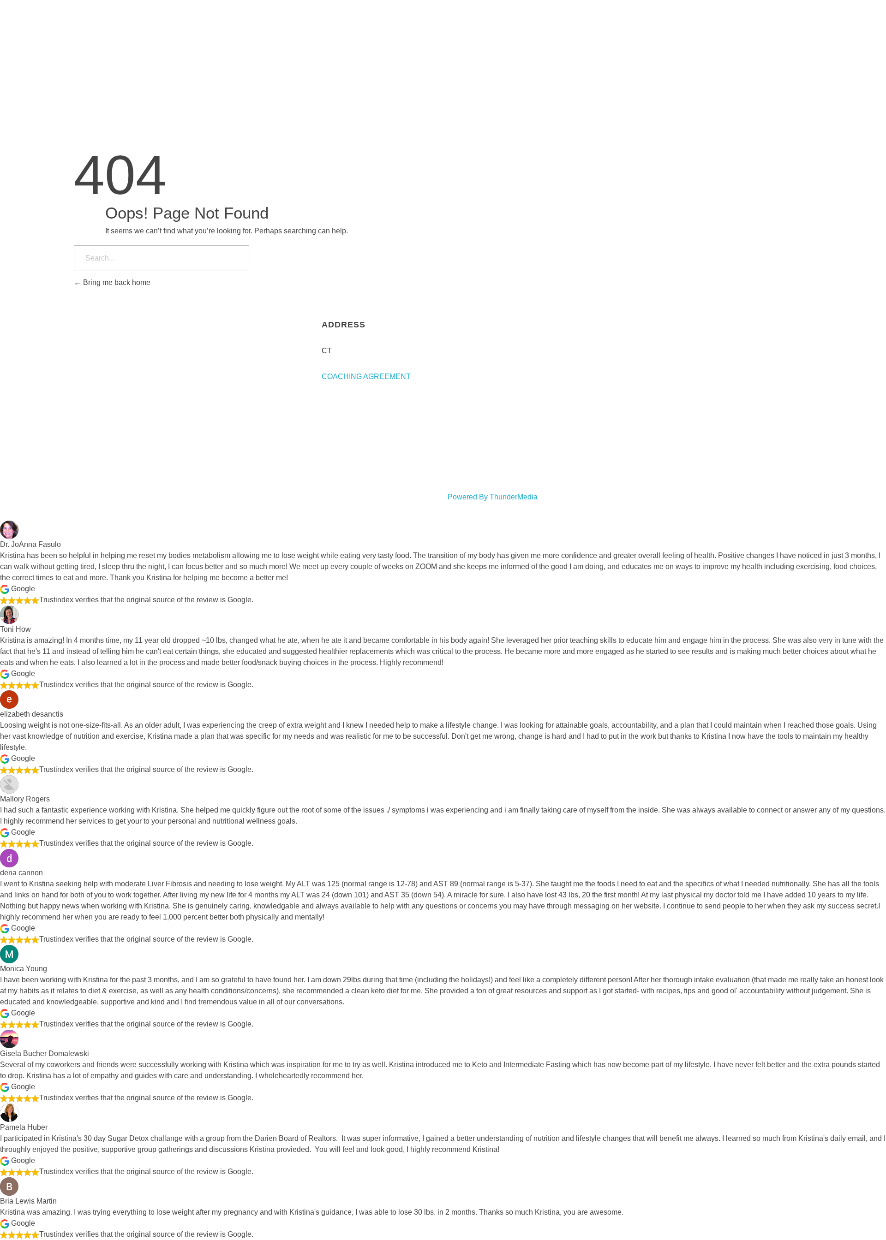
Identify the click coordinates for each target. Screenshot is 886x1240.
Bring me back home (115, 282)
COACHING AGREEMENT (366, 376)
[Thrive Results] (216, 16)
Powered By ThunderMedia (493, 497)
